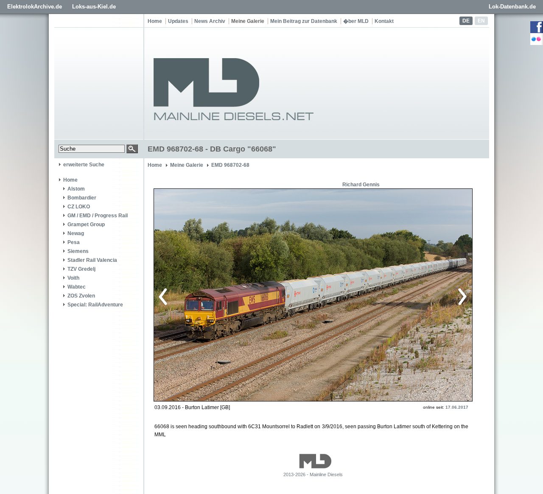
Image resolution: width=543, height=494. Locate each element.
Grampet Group (86, 224)
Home (155, 21)
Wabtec (76, 287)
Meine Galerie (247, 21)
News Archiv (209, 21)
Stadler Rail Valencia (92, 260)
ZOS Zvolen (81, 296)
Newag (75, 233)
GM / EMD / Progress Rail (97, 216)
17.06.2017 (456, 407)
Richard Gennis (361, 185)
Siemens (78, 251)
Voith (73, 278)
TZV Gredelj (81, 269)
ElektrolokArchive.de (34, 6)
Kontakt (384, 21)
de (466, 21)
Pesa (73, 242)
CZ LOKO (78, 207)
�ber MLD (356, 21)
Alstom (76, 189)
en (481, 21)
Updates (178, 21)
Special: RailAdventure (95, 305)
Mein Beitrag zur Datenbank (303, 21)
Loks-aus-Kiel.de (94, 6)
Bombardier (81, 198)
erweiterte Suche (83, 165)
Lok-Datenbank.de (512, 6)
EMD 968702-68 (230, 165)
